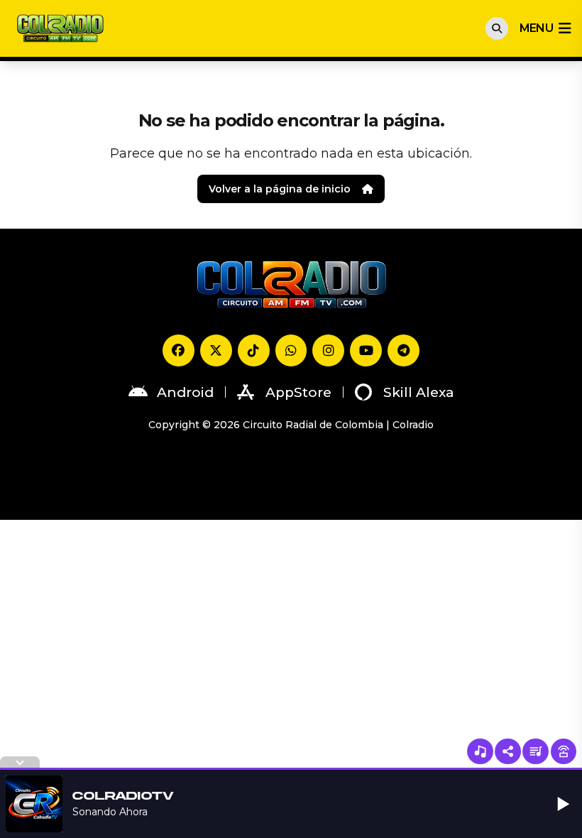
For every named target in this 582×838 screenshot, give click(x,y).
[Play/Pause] (563, 804)
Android (185, 392)
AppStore (298, 392)
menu (536, 28)
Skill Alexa (418, 392)
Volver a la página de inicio (280, 189)
